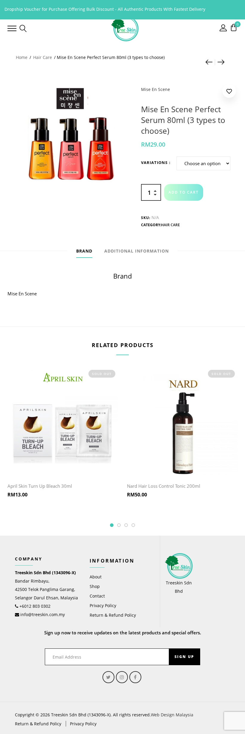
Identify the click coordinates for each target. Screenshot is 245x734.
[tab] (84, 251)
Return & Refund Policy (113, 615)
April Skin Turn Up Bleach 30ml (39, 486)
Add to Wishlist (229, 92)
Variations (154, 162)
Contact (97, 596)
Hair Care (42, 57)
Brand (84, 251)
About (96, 577)
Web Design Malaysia (172, 715)
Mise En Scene (155, 89)
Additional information (136, 251)
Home (21, 57)
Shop (95, 586)
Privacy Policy (103, 605)
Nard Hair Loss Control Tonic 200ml (163, 486)
